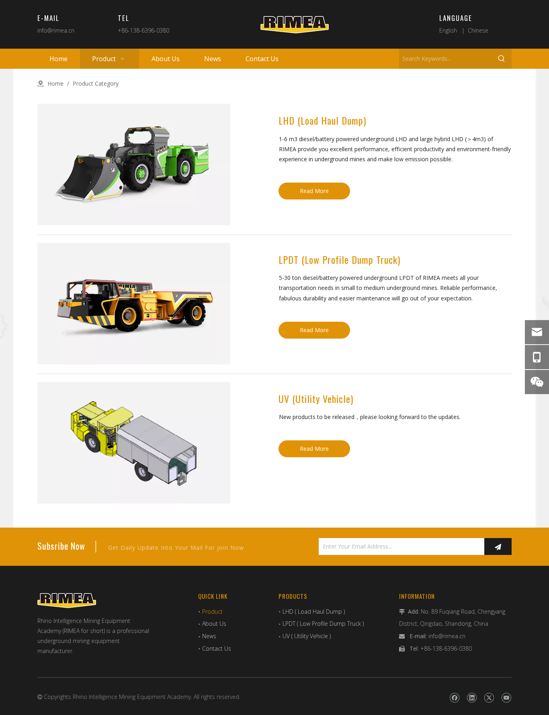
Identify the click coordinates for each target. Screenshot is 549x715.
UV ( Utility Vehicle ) (307, 636)
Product (212, 611)
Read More (314, 191)
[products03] (133, 442)
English (448, 30)
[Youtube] (506, 697)
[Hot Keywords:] (502, 59)
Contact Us (216, 648)
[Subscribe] (498, 546)
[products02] (133, 303)
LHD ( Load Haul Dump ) (314, 611)
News (209, 636)
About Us (214, 623)
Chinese (478, 30)
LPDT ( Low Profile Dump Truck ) (323, 623)
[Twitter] (489, 697)
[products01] (133, 164)
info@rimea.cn (55, 30)
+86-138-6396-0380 (143, 30)
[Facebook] (454, 697)
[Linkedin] (472, 697)
